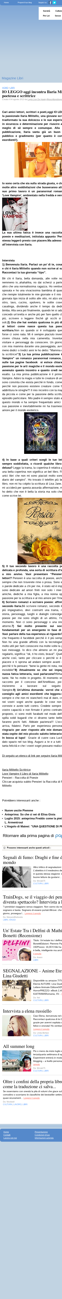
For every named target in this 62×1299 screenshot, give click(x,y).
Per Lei (46, 16)
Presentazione (41, 1132)
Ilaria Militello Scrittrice (16, 769)
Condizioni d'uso (42, 1135)
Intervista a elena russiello (27, 1011)
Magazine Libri (12, 78)
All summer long (18, 1046)
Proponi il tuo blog (25, 2)
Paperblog (18, 13)
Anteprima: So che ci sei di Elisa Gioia (30, 814)
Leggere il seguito (33, 913)
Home (6, 2)
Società (46, 11)
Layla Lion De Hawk (37, 99)
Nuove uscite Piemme (19, 810)
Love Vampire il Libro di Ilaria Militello (25, 773)
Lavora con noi (10, 1138)
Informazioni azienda (44, 1138)
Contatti (6, 1135)
